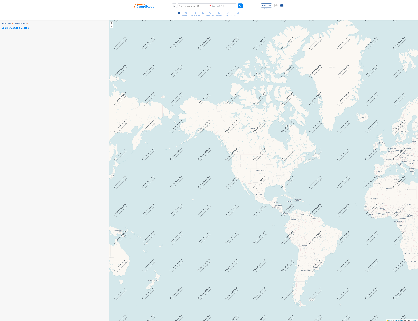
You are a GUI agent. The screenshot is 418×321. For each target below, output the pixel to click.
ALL (179, 16)
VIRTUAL (237, 16)
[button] (111, 23)
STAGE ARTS (227, 16)
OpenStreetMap (399, 320)
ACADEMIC (185, 16)
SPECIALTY (210, 16)
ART (203, 16)
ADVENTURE (195, 16)
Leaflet (390, 320)
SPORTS (219, 16)
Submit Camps (266, 5)
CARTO (415, 320)
